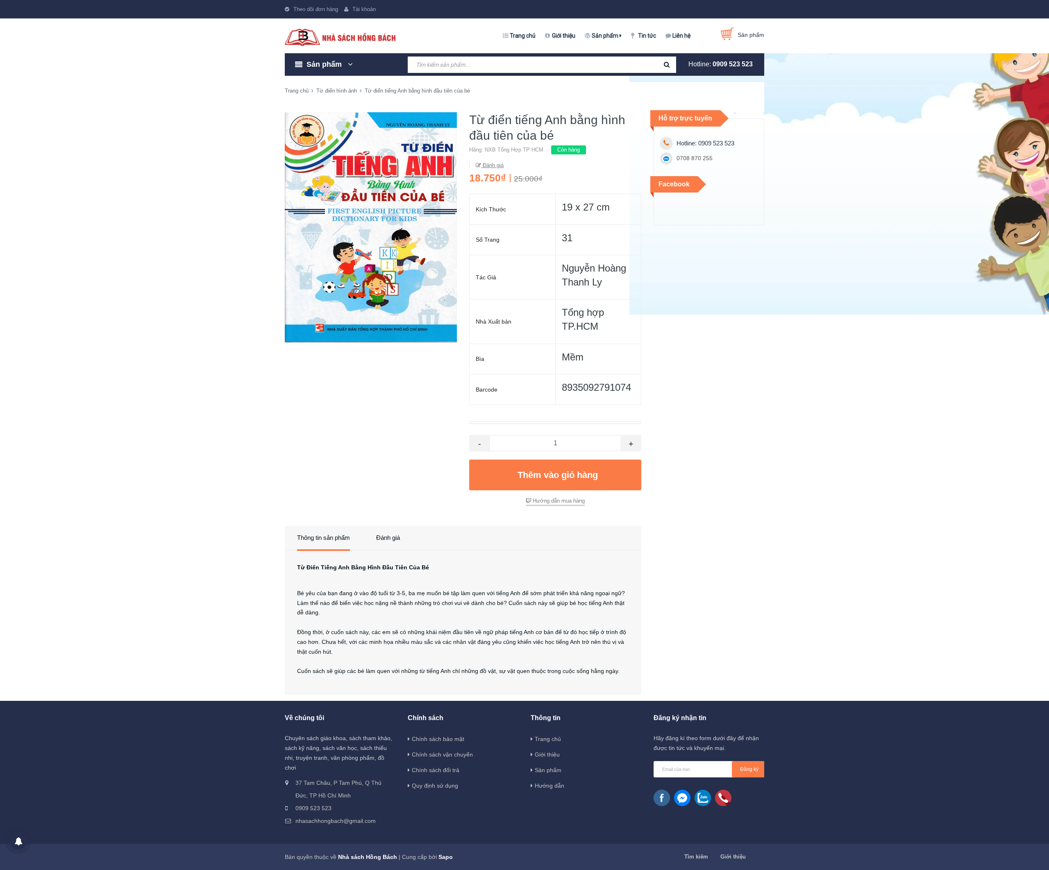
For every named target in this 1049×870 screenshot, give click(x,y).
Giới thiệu (563, 35)
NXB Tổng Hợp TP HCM (514, 150)
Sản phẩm (606, 35)
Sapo (445, 857)
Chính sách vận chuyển (442, 754)
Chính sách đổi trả (435, 770)
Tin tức (647, 35)
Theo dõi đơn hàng (315, 9)
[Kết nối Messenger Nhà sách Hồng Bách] (682, 798)
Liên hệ (681, 35)
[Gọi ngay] (723, 798)
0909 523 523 (733, 64)
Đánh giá (492, 165)
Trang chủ (523, 35)
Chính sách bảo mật (438, 739)
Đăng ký (749, 769)
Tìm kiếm (696, 857)
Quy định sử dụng (435, 785)
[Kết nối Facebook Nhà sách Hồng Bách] (662, 798)
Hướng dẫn (549, 785)
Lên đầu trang (876, 855)
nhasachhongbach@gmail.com (335, 821)
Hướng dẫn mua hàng (558, 501)
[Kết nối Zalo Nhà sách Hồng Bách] (703, 798)
